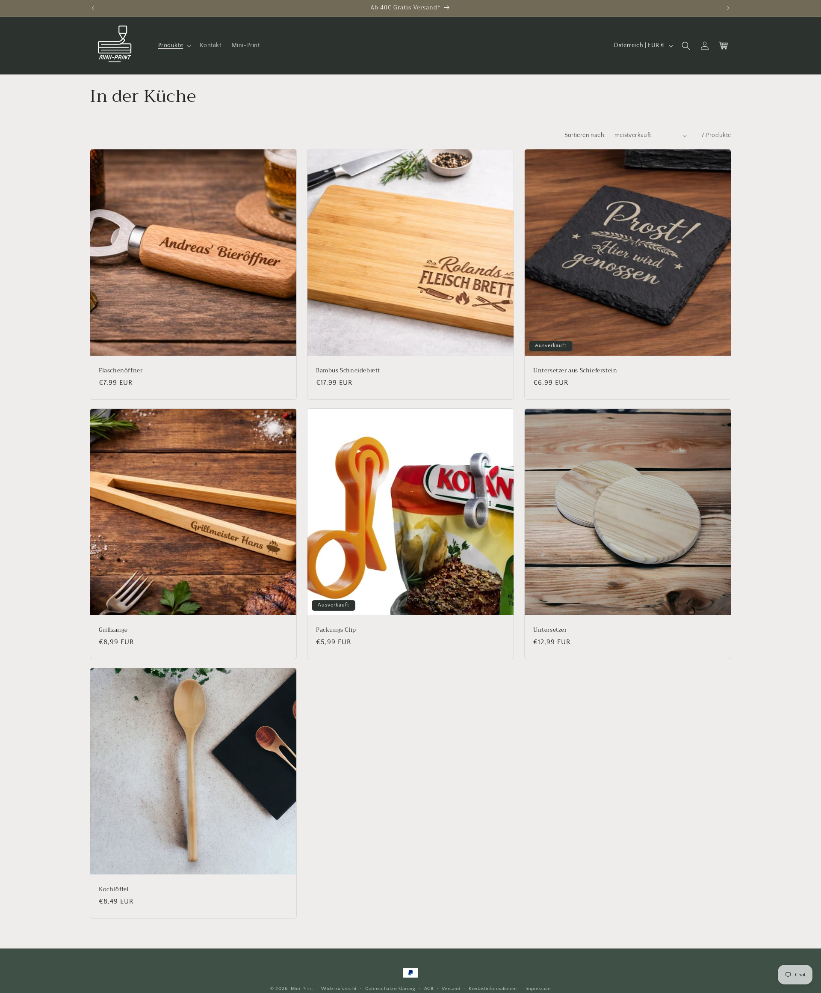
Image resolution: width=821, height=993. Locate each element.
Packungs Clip (336, 630)
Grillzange (113, 630)
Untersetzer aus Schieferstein (575, 371)
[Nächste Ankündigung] (728, 8)
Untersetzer (550, 630)
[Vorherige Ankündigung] (92, 8)
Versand (451, 988)
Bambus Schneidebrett (348, 371)
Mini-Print (302, 988)
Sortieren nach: (585, 135)
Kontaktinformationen (493, 988)
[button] (174, 45)
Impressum (538, 988)
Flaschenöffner (120, 371)
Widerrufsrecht (339, 988)
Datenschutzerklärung (390, 988)
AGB (429, 988)
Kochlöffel (114, 889)
